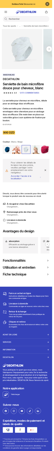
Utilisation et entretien (19, 267)
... (20, 26)
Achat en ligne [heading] (10, 335)
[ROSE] (16, 149)
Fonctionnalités (14, 260)
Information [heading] (9, 350)
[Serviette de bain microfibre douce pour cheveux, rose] (22, 49)
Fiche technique (14, 274)
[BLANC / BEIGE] (26, 149)
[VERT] (35, 149)
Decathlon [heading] (8, 357)
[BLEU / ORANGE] (7, 149)
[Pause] (47, 4)
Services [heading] (7, 342)
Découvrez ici (23, 4)
